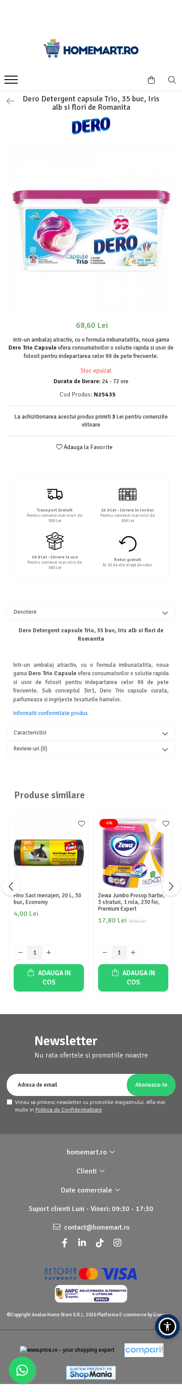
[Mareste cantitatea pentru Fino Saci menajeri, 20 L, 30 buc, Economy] (49, 953)
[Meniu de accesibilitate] (167, 1326)
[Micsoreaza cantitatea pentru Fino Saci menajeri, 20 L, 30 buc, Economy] (21, 953)
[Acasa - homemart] (91, 48)
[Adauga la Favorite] (79, 824)
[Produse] (12, 82)
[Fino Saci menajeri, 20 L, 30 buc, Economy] (49, 853)
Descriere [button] (25, 611)
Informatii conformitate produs (50, 713)
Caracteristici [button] (30, 732)
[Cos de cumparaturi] (151, 80)
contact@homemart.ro (96, 1227)
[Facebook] (64, 1243)
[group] (91, 230)
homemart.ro (88, 1152)
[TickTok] (99, 1243)
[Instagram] (117, 1243)
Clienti (87, 1171)
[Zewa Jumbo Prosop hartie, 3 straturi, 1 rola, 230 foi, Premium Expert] (133, 853)
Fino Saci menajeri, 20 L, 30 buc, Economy (47, 899)
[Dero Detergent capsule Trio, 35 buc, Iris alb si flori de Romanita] (91, 230)
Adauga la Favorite (87, 447)
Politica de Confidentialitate (68, 1110)
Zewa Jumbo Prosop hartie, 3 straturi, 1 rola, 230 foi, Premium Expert (131, 902)
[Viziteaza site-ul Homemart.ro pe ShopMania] (91, 1373)
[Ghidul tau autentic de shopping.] (144, 1350)
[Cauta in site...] (172, 80)
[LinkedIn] (82, 1243)
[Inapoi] (6, 101)
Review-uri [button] (30, 748)
